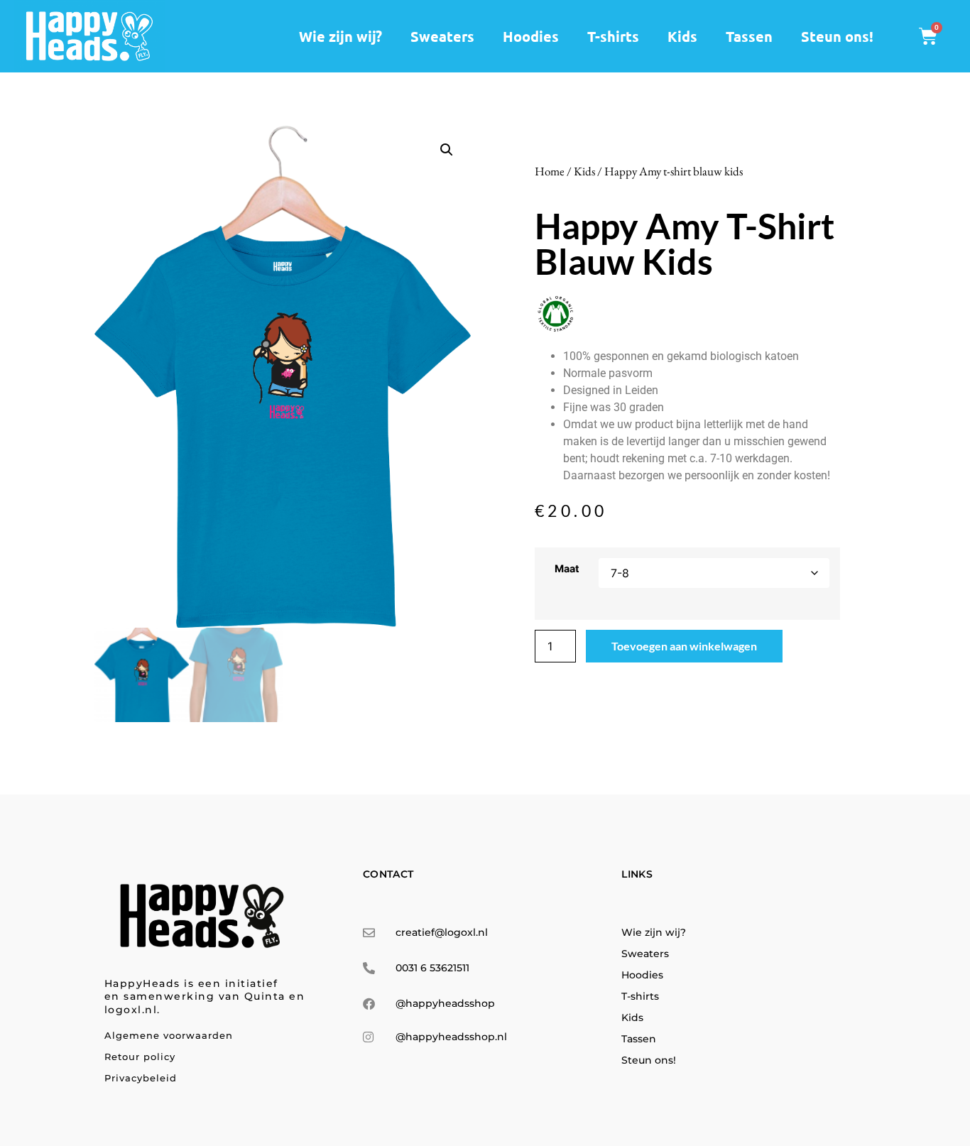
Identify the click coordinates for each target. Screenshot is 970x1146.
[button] (446, 150)
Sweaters (442, 36)
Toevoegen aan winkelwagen (684, 646)
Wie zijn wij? (340, 36)
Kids (682, 36)
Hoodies (531, 36)
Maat (567, 569)
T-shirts (613, 36)
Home (550, 171)
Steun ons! (837, 36)
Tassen (749, 36)
